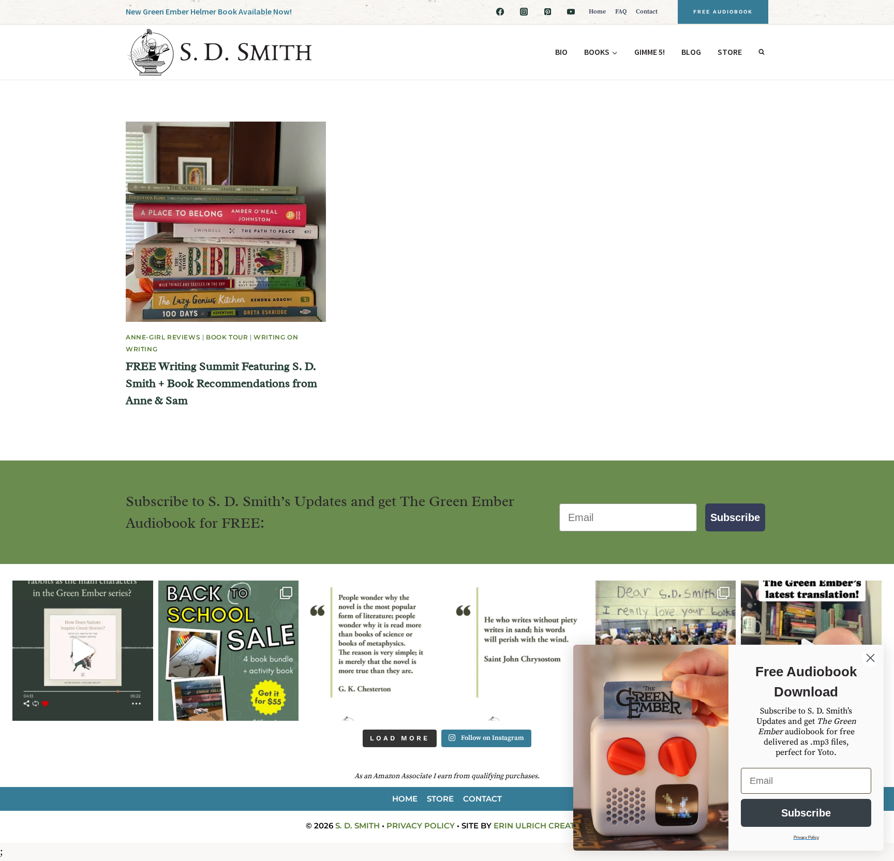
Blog (691, 52)
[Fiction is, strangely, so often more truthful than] (374, 651)
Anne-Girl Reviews (163, 337)
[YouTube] (571, 12)
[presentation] (226, 222)
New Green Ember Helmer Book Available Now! (209, 11)
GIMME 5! (649, 52)
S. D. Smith (357, 825)
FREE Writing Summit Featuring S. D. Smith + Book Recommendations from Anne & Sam (221, 383)
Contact (647, 12)
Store (730, 52)
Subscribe (735, 517)
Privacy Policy (420, 825)
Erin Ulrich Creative (541, 825)
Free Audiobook (723, 11)
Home (597, 12)
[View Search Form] (761, 52)
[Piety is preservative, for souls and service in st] (520, 651)
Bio (561, 52)
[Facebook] (500, 12)
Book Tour (227, 337)
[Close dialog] (870, 658)
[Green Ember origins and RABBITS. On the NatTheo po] (82, 651)
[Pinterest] (547, 12)
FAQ (621, 12)
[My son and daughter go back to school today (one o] (228, 651)
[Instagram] (523, 12)
